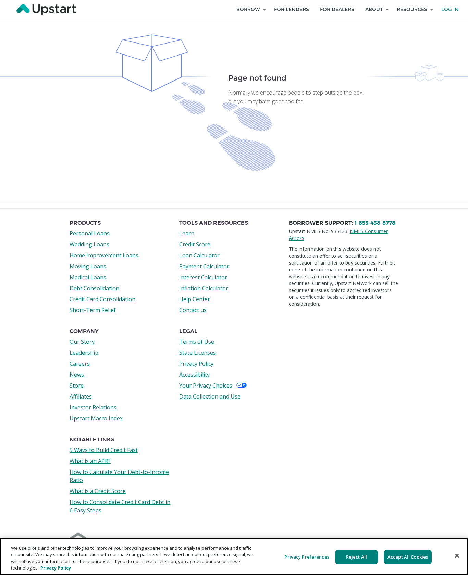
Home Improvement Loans (104, 255)
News (77, 374)
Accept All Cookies (407, 557)
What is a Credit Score (98, 491)
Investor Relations (93, 407)
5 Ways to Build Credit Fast (104, 450)
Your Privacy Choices (205, 385)
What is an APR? (90, 461)
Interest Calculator (203, 277)
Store (77, 385)
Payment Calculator (204, 266)
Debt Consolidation (94, 288)
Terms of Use (196, 341)
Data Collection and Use (210, 396)
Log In (450, 9)
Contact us (193, 310)
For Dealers (337, 9)
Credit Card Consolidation (102, 299)
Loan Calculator (199, 255)
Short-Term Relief (93, 310)
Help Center (194, 299)
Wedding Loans (89, 244)
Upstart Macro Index (96, 418)
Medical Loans (88, 277)
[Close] (457, 555)
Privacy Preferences (306, 557)
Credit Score (194, 244)
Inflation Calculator (203, 288)
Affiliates (81, 396)
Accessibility (194, 374)
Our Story (82, 341)
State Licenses (197, 352)
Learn (186, 233)
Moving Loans (88, 266)
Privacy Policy (196, 363)
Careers (80, 363)
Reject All (356, 557)
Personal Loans (90, 233)
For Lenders (291, 9)
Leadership (84, 352)
